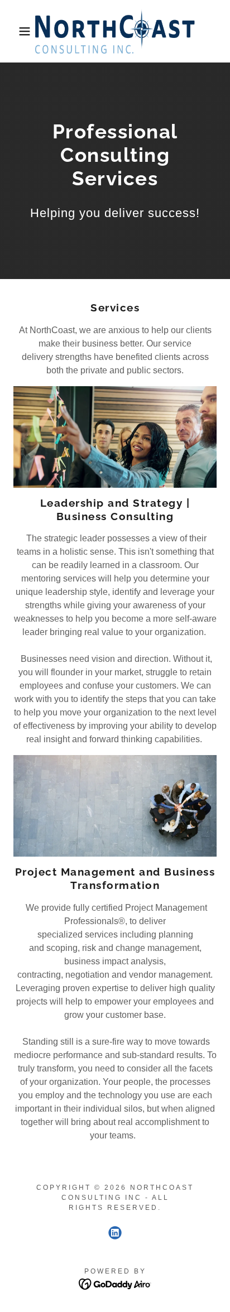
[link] (115, 31)
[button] (17, 31)
